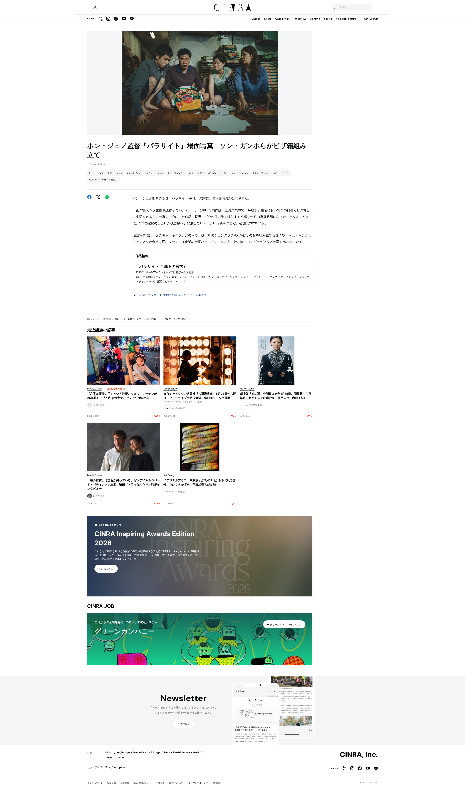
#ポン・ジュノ (115, 173)
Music (109, 752)
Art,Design (123, 752)
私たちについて (94, 782)
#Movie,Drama (134, 173)
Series (328, 18)
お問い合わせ (175, 782)
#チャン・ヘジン (155, 173)
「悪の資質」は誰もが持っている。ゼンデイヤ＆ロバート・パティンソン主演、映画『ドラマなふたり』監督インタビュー (123, 484)
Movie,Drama (104, 318)
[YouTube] (124, 19)
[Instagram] (108, 19)
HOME (90, 318)
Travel (109, 757)
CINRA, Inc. (359, 755)
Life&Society (181, 752)
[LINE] (132, 19)
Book (167, 752)
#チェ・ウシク (281, 173)
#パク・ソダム (196, 173)
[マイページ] (95, 7)
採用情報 (124, 782)
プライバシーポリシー (197, 782)
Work (196, 752)
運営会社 (111, 782)
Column (315, 18)
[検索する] (335, 7)
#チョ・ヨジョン (261, 173)
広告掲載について (142, 782)
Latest (256, 18)
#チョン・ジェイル (217, 173)
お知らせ (159, 782)
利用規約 (217, 782)
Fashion (121, 757)
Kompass (119, 767)
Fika (107, 767)
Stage (157, 752)
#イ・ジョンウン (176, 173)
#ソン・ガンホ (96, 173)
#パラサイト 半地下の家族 (102, 179)
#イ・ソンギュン (240, 173)
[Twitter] (101, 19)
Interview (300, 18)
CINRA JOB (371, 18)
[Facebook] (116, 19)
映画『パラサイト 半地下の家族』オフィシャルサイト (174, 295)
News (267, 18)
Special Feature (346, 18)
